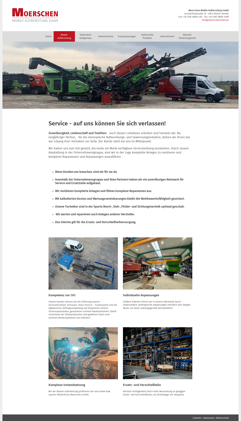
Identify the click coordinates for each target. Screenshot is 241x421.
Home (48, 36)
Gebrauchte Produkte (147, 36)
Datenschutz (222, 418)
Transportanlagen (127, 36)
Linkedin (197, 418)
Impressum (208, 418)
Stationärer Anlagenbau (85, 36)
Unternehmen (167, 36)
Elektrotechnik (105, 36)
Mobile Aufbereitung (64, 36)
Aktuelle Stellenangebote (187, 36)
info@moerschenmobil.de (215, 20)
